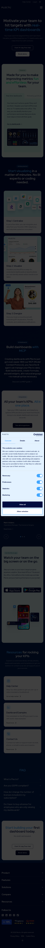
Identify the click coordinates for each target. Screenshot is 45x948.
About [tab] (37, 440)
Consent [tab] (8, 440)
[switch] (40, 482)
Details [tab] (22, 440)
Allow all (22, 504)
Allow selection (22, 511)
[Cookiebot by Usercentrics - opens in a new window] (33, 435)
